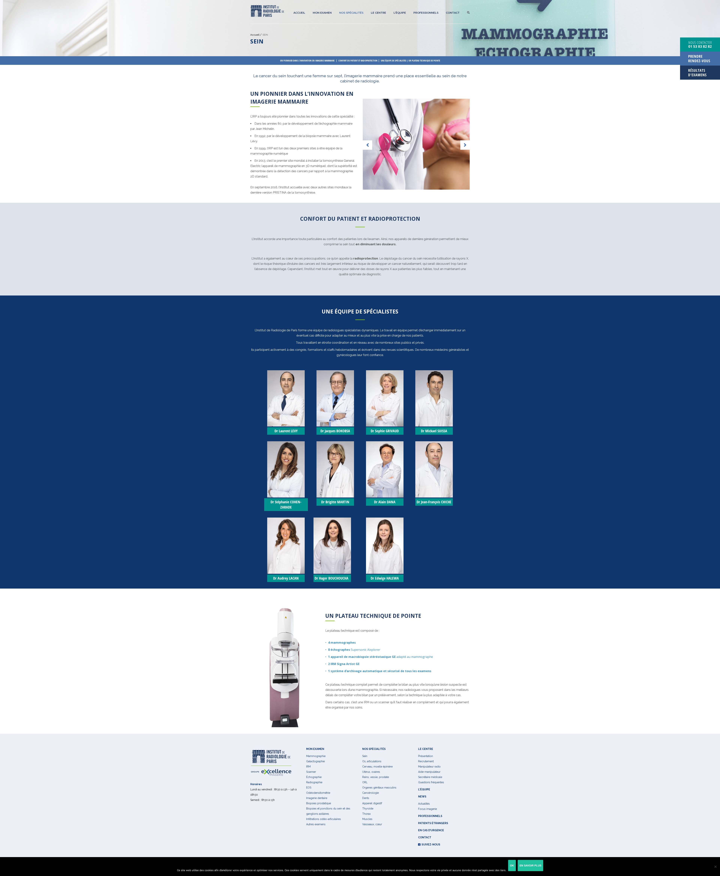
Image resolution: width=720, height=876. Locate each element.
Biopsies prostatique (318, 803)
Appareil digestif (372, 803)
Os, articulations (371, 761)
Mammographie (316, 756)
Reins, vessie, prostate (375, 777)
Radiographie (314, 782)
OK (512, 865)
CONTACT (453, 12)
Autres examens (316, 824)
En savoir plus (530, 865)
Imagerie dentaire (316, 798)
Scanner (311, 771)
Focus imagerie (427, 808)
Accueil (299, 12)
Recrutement (426, 761)
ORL (365, 782)
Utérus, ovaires (371, 771)
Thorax (366, 813)
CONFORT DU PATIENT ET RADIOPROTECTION (357, 60)
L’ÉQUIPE (400, 12)
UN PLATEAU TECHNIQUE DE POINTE (424, 60)
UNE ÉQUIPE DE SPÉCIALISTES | (395, 60)
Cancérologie (370, 792)
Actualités (424, 803)
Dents (365, 798)
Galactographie (315, 761)
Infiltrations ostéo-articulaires (323, 819)
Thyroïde (367, 808)
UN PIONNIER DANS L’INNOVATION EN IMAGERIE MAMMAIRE (307, 60)
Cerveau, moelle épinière (377, 766)
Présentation (425, 756)
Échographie (314, 777)
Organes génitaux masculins (379, 787)
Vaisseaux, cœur (372, 824)
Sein (364, 756)
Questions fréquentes (431, 782)
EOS (308, 787)
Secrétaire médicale (430, 777)
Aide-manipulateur (429, 771)
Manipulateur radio (429, 766)
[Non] (715, 867)
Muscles (367, 819)
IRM (308, 766)
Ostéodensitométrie (318, 792)
